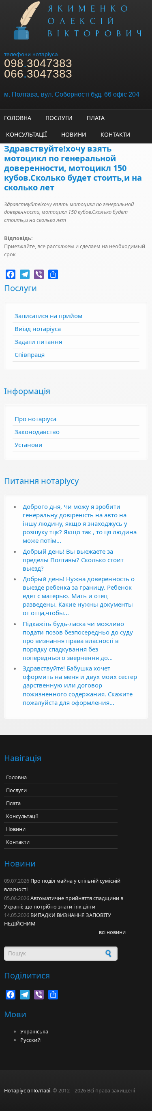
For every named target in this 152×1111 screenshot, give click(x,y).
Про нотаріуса (35, 419)
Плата (96, 118)
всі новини (112, 932)
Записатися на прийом (48, 316)
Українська (34, 1031)
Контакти (116, 134)
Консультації (26, 134)
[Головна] (76, 20)
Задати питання (38, 341)
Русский (30, 1040)
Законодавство (37, 432)
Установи (29, 445)
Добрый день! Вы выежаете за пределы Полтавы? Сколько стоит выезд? (73, 559)
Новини (73, 134)
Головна (17, 118)
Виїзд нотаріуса (38, 329)
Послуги (59, 118)
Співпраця (30, 354)
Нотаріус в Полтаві (27, 1090)
